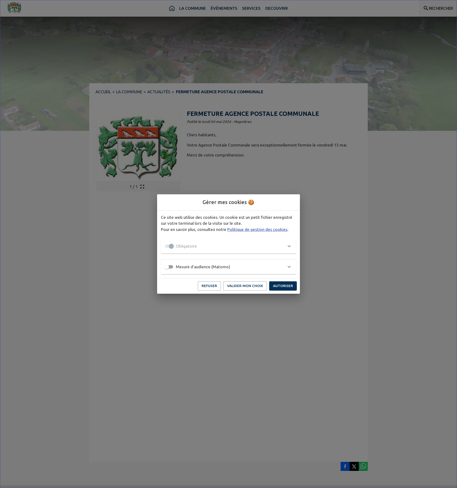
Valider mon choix (245, 286)
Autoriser (283, 286)
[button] (228, 246)
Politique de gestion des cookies (257, 229)
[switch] (166, 266)
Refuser (209, 286)
